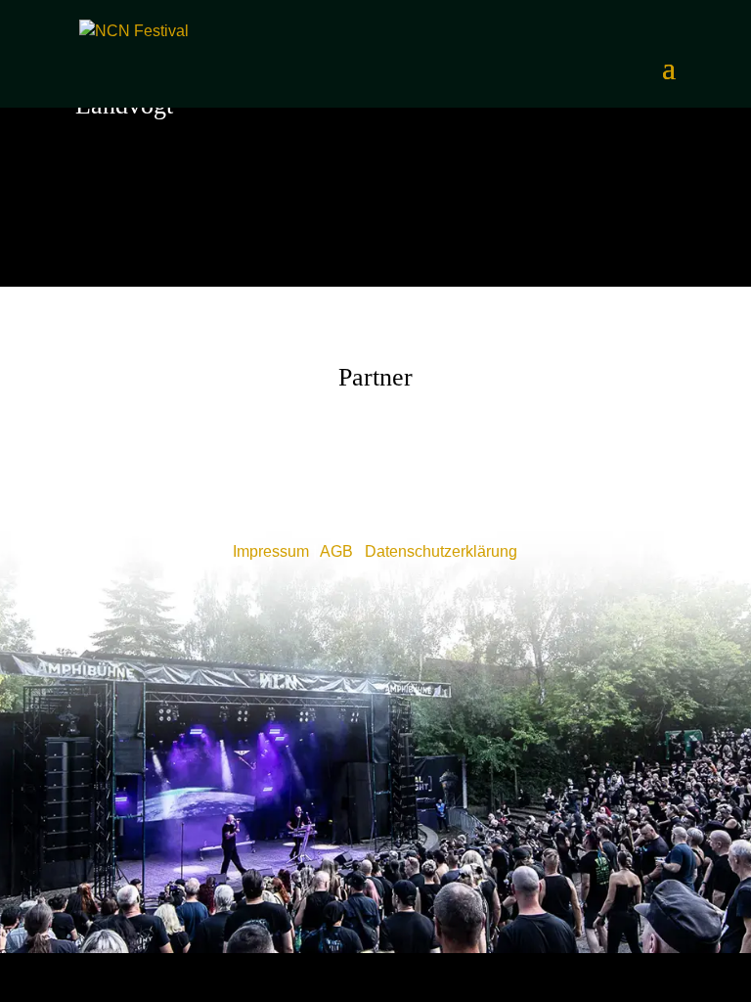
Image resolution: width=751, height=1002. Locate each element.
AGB (336, 551)
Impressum (271, 551)
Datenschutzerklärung (441, 551)
